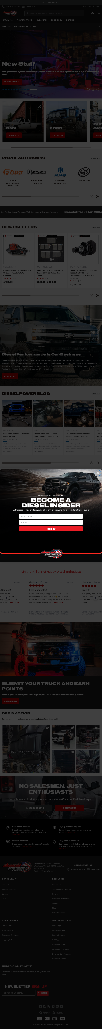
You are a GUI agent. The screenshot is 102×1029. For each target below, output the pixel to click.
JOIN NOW (51, 529)
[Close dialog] (98, 473)
